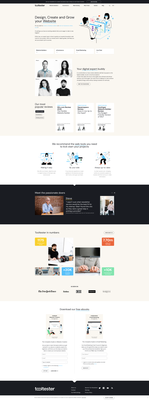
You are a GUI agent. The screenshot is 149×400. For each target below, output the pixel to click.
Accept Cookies (109, 397)
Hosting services (39, 117)
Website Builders (54, 5)
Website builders (40, 111)
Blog (103, 5)
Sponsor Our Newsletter (91, 387)
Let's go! (45, 370)
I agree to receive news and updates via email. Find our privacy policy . (94, 363)
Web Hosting (76, 5)
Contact (73, 390)
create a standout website (50, 25)
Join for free (94, 1)
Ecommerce (66, 5)
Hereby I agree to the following (52, 366)
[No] (147, 397)
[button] (35, 78)
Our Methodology (75, 392)
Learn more (54, 370)
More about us (109, 232)
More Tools (87, 5)
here (95, 364)
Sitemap (87, 390)
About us (73, 387)
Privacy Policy (88, 392)
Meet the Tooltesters (83, 84)
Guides (96, 5)
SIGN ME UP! (85, 368)
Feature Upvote (90, 213)
